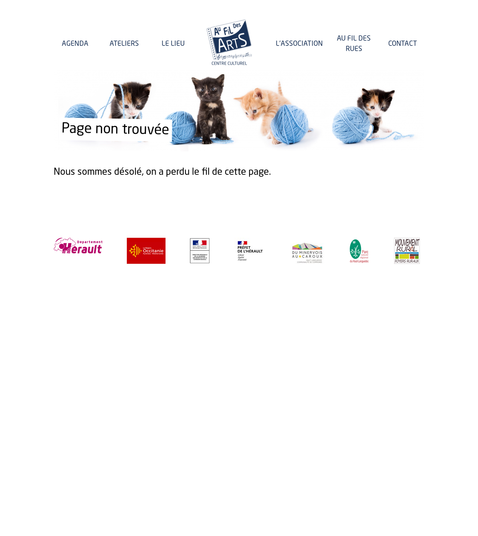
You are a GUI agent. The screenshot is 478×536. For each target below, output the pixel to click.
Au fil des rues (354, 44)
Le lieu (173, 44)
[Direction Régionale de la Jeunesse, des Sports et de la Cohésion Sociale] (200, 251)
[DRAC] (250, 251)
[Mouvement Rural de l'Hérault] (407, 251)
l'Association (299, 44)
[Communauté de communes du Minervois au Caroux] (307, 251)
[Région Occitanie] (146, 251)
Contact (402, 44)
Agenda (75, 44)
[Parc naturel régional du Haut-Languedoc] (359, 251)
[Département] (78, 245)
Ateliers (124, 44)
